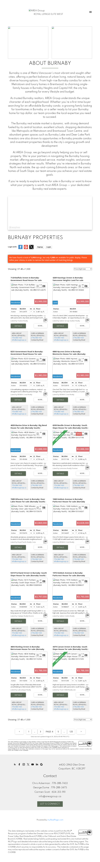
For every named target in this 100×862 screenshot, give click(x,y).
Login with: (12, 247)
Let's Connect (50, 804)
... (34, 731)
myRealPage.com (55, 820)
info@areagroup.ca (19, 340)
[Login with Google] (26, 248)
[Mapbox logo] (14, 227)
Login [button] (48, 247)
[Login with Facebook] (20, 248)
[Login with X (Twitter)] (31, 248)
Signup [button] (40, 247)
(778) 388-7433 (36, 338)
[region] (50, 213)
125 (71, 731)
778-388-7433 (17, 338)
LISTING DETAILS (18, 326)
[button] (15, 764)
